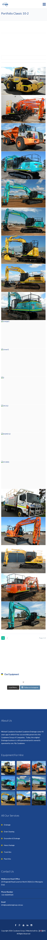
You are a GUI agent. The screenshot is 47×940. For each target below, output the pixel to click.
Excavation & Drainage (12, 838)
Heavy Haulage (9, 845)
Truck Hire (7, 852)
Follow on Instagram (31, 687)
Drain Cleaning (9, 832)
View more (23, 81)
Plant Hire (7, 859)
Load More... (13, 687)
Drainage (7, 825)
